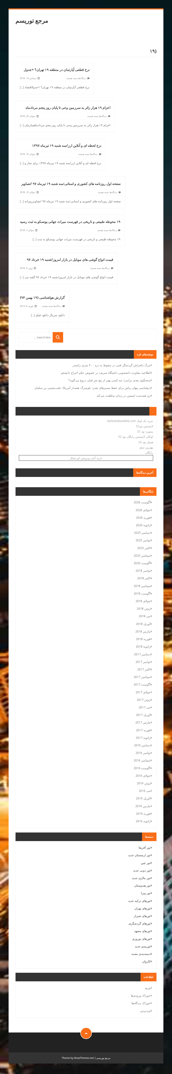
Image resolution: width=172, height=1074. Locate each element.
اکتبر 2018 (143, 578)
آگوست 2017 (142, 684)
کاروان (146, 961)
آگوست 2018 (142, 593)
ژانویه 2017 (143, 738)
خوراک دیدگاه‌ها (141, 1003)
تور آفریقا (144, 847)
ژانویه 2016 (143, 821)
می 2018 (144, 616)
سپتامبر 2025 (142, 555)
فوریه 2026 (143, 517)
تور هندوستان (142, 885)
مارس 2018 (142, 631)
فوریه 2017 (143, 730)
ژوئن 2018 (143, 608)
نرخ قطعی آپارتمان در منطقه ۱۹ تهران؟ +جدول (57, 69)
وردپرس (145, 1011)
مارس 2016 (142, 806)
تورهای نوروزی (141, 939)
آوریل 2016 (143, 798)
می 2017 (144, 707)
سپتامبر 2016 (142, 760)
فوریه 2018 (143, 639)
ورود (147, 988)
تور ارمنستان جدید (139, 855)
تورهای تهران (142, 908)
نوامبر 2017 (143, 662)
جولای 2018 (143, 601)
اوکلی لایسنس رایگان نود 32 (135, 437)
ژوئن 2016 (143, 783)
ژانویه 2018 (143, 646)
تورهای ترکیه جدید (139, 901)
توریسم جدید (142, 946)
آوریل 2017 (143, 715)
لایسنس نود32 (144, 426)
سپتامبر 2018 (142, 586)
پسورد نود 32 (145, 431)
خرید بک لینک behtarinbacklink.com (130, 421)
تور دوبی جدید (141, 870)
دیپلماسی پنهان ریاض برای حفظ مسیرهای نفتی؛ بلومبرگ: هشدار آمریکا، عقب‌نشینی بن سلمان (92, 388)
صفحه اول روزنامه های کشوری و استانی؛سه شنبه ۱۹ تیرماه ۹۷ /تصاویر (71, 183)
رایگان (149, 453)
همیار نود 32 (145, 442)
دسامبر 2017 (142, 654)
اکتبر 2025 (143, 548)
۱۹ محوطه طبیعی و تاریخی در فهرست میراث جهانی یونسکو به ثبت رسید (70, 221)
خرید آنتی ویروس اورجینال (86, 458)
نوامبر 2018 (143, 571)
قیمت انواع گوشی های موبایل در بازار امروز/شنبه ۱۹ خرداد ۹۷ (70, 259)
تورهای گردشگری (139, 923)
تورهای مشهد (142, 931)
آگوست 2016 (142, 768)
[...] (22, 87)
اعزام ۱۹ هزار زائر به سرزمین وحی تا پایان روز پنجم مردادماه (68, 107)
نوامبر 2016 (143, 753)
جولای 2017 (143, 692)
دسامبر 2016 (142, 745)
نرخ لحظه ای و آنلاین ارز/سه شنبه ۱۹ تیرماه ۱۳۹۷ (66, 145)
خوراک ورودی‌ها (140, 995)
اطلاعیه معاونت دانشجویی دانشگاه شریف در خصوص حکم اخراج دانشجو (105, 373)
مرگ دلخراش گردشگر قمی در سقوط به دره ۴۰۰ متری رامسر (111, 365)
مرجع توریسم (32, 20)
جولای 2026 (143, 510)
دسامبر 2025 (142, 533)
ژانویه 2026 (143, 525)
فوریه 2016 (143, 814)
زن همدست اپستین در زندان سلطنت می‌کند (123, 395)
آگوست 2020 (142, 563)
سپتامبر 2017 (142, 677)
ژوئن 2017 (143, 700)
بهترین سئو (146, 447)
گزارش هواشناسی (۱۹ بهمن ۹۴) (42, 297)
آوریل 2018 (143, 624)
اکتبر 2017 (143, 669)
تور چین (145, 863)
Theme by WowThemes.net (78, 1058)
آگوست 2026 (142, 502)
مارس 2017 (142, 722)
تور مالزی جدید (141, 878)
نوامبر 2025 (143, 540)
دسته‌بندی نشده (141, 954)
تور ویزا (145, 893)
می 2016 (144, 791)
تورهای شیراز (142, 916)
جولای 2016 (143, 776)
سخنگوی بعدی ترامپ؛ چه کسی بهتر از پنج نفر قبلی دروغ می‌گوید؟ (109, 380)
